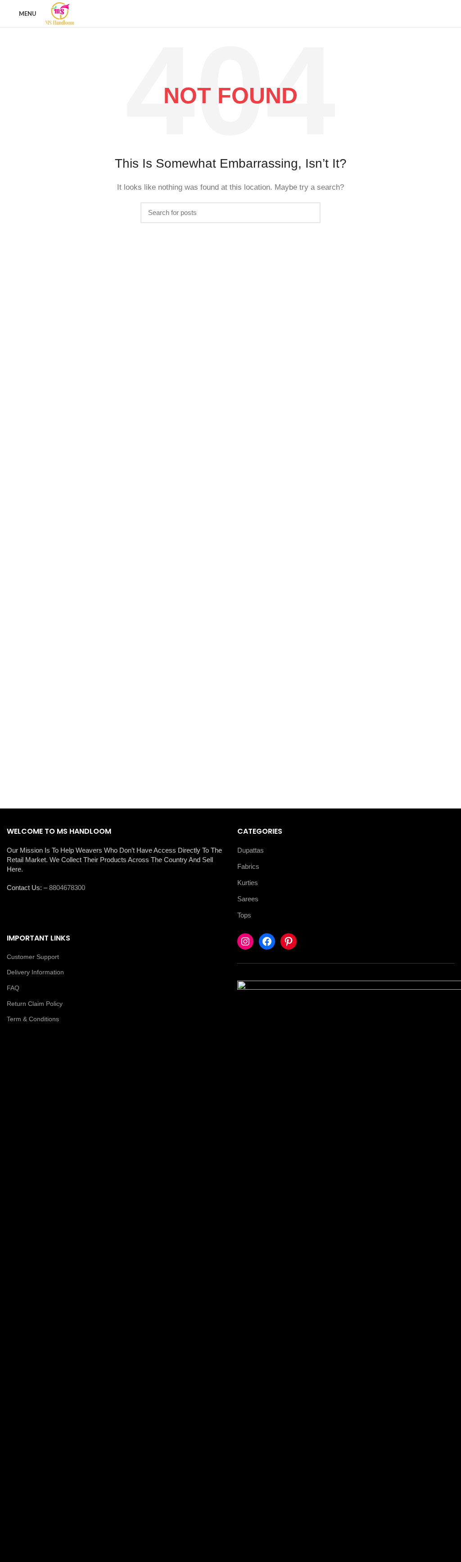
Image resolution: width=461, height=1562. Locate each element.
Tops (244, 915)
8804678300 (67, 887)
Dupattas (250, 850)
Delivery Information (35, 972)
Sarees (247, 899)
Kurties (247, 882)
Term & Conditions (33, 1019)
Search (308, 212)
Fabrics (248, 866)
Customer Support (33, 956)
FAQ (13, 987)
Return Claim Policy (35, 1003)
